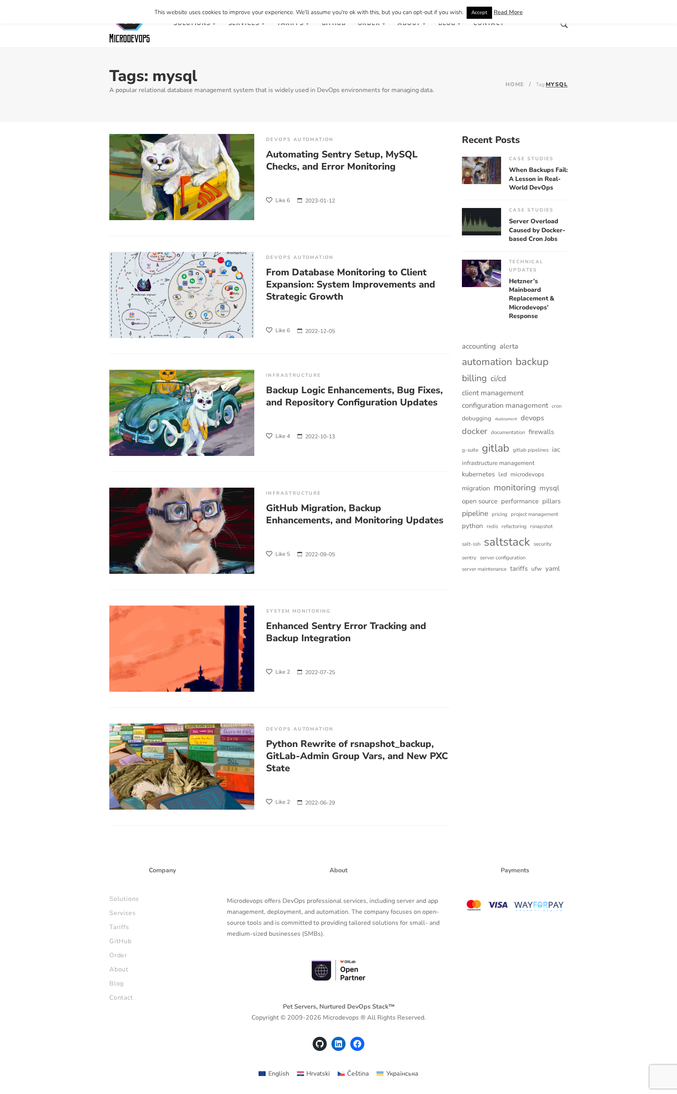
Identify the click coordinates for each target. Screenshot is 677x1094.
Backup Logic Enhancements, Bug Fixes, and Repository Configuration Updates (354, 396)
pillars (551, 501)
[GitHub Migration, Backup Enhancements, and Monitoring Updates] (181, 531)
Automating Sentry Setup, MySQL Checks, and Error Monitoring (342, 160)
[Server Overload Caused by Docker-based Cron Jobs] (481, 221)
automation (487, 362)
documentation (508, 432)
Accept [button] (479, 12)
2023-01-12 (320, 200)
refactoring (514, 526)
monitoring (515, 487)
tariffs (519, 568)
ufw (536, 569)
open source (480, 501)
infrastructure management (498, 463)
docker (474, 431)
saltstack (507, 542)
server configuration (502, 557)
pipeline (475, 513)
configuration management (505, 405)
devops (532, 418)
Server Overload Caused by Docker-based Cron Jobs (537, 230)
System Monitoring (298, 611)
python (472, 525)
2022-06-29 (320, 802)
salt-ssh (471, 544)
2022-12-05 (320, 331)
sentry (469, 557)
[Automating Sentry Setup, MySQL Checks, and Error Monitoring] (181, 177)
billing (474, 378)
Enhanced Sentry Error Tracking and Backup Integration (346, 632)
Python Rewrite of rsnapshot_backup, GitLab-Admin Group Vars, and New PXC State (357, 756)
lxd (502, 474)
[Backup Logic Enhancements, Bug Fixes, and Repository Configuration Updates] (181, 413)
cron (556, 406)
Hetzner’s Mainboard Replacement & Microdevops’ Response (531, 299)
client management (492, 393)
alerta (509, 346)
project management (534, 514)
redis (492, 526)
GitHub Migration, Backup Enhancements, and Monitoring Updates (354, 514)
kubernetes (478, 474)
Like (282, 200)
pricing (499, 514)
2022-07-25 (320, 672)
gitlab (495, 448)
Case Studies (531, 159)
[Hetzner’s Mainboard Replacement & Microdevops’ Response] (481, 273)
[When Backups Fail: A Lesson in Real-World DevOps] (481, 170)
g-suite (470, 450)
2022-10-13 (320, 436)
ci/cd (498, 378)
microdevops (527, 474)
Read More (508, 12)
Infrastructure (293, 375)
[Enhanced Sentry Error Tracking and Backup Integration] (181, 649)
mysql (549, 488)
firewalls (541, 431)
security (543, 544)
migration (476, 488)
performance (520, 501)
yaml (552, 568)
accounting (479, 346)
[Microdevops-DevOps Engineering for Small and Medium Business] (129, 23)
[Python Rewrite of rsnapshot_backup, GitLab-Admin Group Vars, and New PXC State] (181, 766)
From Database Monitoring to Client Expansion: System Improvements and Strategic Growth (350, 284)
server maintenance (484, 569)
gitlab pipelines (530, 450)
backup (532, 361)
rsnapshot (541, 526)
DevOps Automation (300, 139)
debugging (476, 418)
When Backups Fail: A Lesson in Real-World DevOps (538, 179)
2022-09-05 (320, 554)
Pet (288, 1006)
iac (556, 449)
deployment (506, 419)
